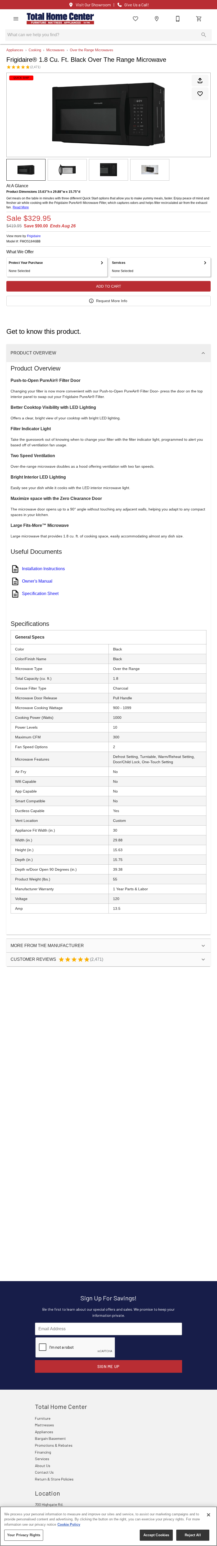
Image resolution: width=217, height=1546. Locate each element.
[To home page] (60, 18)
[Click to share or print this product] (200, 80)
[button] (16, 18)
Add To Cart (108, 286)
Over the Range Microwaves (91, 50)
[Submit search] (204, 35)
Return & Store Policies (54, 1479)
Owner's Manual (37, 581)
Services (42, 1458)
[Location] (156, 18)
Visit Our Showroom (93, 4)
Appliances (14, 50)
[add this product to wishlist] (200, 93)
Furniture (43, 1418)
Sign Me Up (108, 1366)
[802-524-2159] (177, 18)
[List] (135, 18)
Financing (43, 1452)
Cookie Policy (68, 1524)
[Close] (208, 1515)
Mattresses (44, 1425)
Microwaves (55, 50)
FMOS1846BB (30, 241)
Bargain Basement (50, 1438)
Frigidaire (34, 236)
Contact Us (44, 1472)
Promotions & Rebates (54, 1445)
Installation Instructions (43, 568)
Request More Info (111, 301)
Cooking (35, 50)
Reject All (193, 1535)
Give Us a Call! (136, 4)
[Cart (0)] (199, 18)
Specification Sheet (40, 593)
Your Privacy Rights (23, 1535)
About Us (42, 1465)
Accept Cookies (156, 1535)
